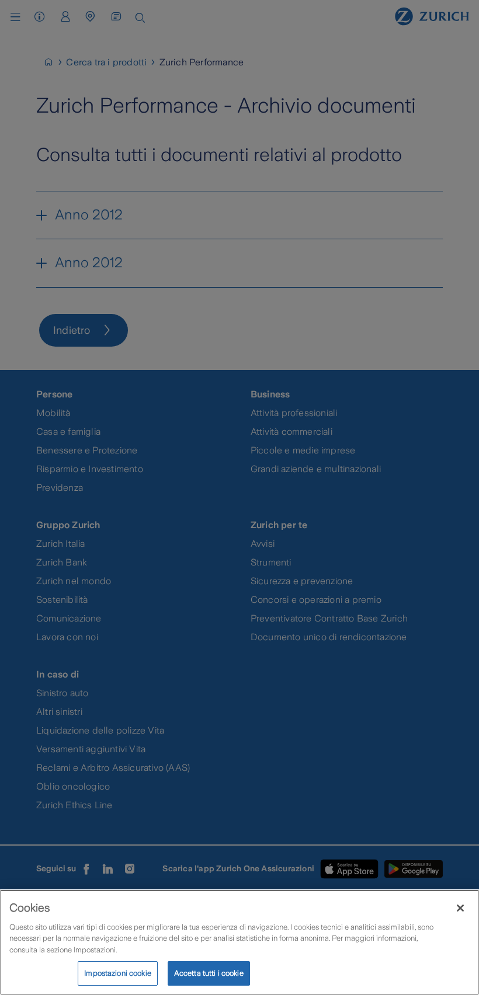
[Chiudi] (460, 908)
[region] (239, 942)
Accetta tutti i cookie (209, 973)
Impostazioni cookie (117, 973)
